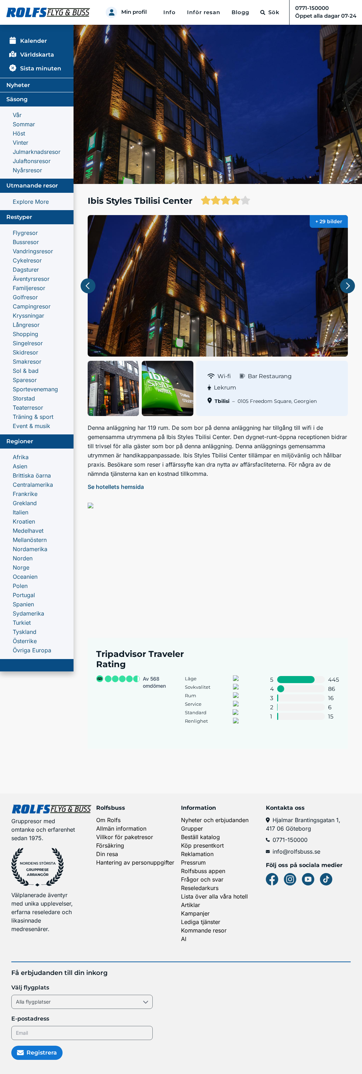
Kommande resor (204, 930)
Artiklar (190, 904)
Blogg (240, 12)
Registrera (42, 1052)
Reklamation (197, 854)
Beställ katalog (200, 837)
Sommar (24, 124)
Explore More (31, 201)
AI (183, 938)
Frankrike (25, 493)
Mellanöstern (30, 539)
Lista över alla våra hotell (214, 896)
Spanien (23, 604)
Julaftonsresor (32, 160)
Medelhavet (28, 530)
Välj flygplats (30, 987)
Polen (20, 585)
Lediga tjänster (200, 921)
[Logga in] (111, 12)
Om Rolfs (108, 820)
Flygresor (25, 232)
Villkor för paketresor (124, 837)
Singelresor (28, 343)
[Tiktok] (326, 879)
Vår (17, 115)
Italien (20, 512)
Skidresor (25, 352)
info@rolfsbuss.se (296, 851)
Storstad (24, 398)
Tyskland (24, 631)
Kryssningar (28, 315)
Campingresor (32, 306)
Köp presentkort (202, 845)
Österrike (25, 641)
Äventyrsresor (31, 278)
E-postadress (30, 1018)
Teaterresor (28, 407)
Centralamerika (33, 484)
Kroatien (24, 521)
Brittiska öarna (32, 475)
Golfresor (25, 297)
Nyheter (18, 85)
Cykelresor (27, 260)
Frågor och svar (202, 879)
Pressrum (193, 862)
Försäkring (110, 845)
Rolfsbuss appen (203, 870)
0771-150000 (290, 839)
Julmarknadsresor (36, 151)
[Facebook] (272, 879)
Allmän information (121, 828)
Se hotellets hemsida (116, 486)
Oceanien (25, 576)
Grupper (192, 828)
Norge (21, 567)
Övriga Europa (32, 650)
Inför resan (203, 12)
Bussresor (26, 242)
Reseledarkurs (199, 887)
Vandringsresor (33, 251)
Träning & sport (33, 416)
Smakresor (27, 361)
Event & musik (31, 425)
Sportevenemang (35, 389)
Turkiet (22, 622)
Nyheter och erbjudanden (215, 820)
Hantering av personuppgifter (135, 862)
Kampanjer (195, 913)
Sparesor (25, 379)
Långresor (26, 324)
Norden (23, 558)
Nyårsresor (27, 170)
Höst (19, 133)
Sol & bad (26, 370)
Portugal (24, 595)
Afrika (21, 457)
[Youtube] (308, 879)
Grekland (25, 503)
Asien (20, 466)
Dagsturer (26, 269)
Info (169, 12)
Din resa (107, 854)
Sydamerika (28, 613)
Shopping (25, 333)
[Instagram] (290, 879)
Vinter (20, 142)
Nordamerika (30, 549)
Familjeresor (29, 287)
